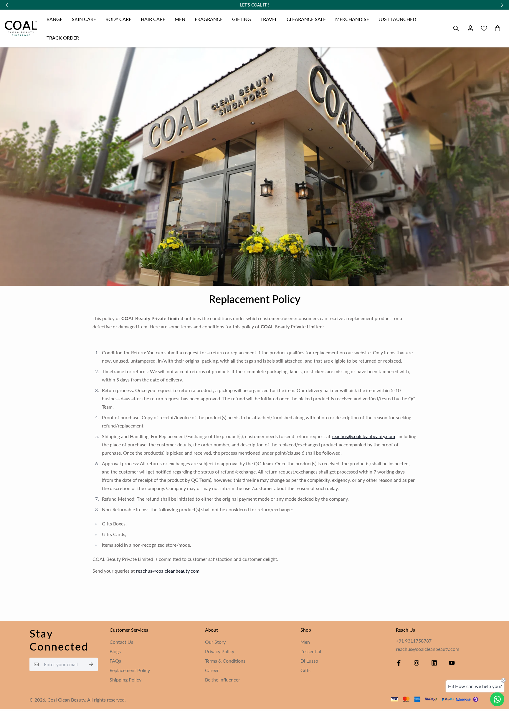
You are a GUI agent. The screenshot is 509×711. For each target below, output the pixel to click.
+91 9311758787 (414, 640)
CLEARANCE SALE (306, 19)
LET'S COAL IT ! (254, 4)
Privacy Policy (219, 651)
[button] (496, 28)
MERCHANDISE (352, 19)
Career (212, 670)
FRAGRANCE (209, 19)
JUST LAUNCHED (397, 19)
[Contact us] (497, 699)
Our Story (215, 642)
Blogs (115, 651)
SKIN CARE (84, 19)
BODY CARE (118, 19)
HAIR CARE (153, 19)
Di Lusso (309, 661)
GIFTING (241, 19)
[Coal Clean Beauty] (21, 28)
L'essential (310, 651)
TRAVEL (268, 19)
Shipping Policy (125, 679)
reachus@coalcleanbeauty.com (167, 571)
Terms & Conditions (225, 661)
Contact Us (121, 642)
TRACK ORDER (63, 37)
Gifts (305, 670)
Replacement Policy (130, 670)
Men (305, 642)
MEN (180, 19)
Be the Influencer (222, 679)
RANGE (54, 19)
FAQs (115, 661)
